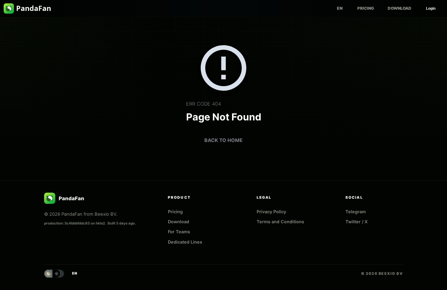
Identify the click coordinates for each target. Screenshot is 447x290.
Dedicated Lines (185, 241)
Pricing (365, 8)
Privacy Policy (271, 211)
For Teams (179, 231)
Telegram (355, 211)
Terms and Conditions (280, 221)
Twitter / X (356, 221)
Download (399, 8)
